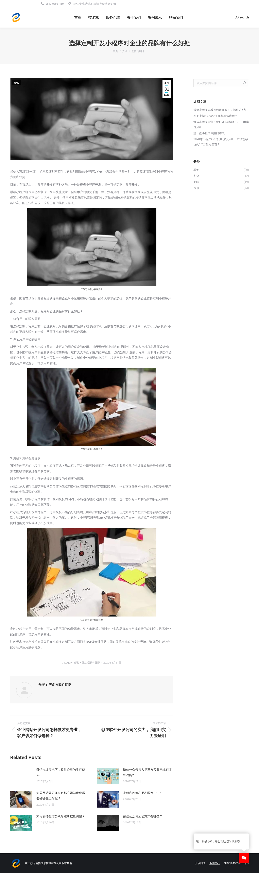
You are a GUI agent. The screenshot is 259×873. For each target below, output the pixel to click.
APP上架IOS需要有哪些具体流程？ (215, 116)
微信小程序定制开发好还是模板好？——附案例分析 (221, 124)
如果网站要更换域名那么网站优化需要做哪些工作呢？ (60, 795)
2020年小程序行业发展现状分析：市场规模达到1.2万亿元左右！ (220, 142)
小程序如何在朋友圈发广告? (142, 793)
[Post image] (21, 776)
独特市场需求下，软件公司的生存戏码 (60, 772)
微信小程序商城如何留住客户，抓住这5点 (219, 109)
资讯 (16, 82)
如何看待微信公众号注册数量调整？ (60, 816)
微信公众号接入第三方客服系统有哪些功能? (147, 772)
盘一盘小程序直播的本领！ (210, 133)
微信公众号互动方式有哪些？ (142, 816)
